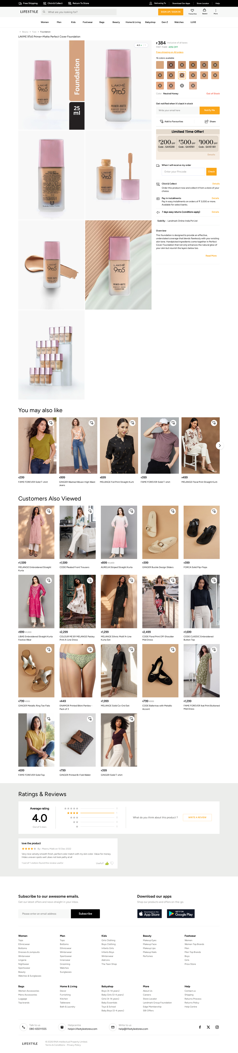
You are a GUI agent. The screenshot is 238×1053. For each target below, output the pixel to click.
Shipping (189, 994)
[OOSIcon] (171, 65)
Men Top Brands (193, 952)
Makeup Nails (150, 952)
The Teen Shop (109, 964)
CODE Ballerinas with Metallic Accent (157, 707)
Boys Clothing (109, 944)
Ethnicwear (24, 944)
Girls (187, 960)
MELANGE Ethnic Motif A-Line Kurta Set (116, 638)
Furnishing (65, 994)
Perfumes (148, 956)
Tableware (65, 1002)
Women (188, 940)
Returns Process (193, 998)
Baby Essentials (109, 1002)
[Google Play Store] (181, 913)
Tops (20, 940)
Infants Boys (108, 952)
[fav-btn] (51, 423)
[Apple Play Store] (149, 913)
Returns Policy (192, 1002)
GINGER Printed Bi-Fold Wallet (75, 775)
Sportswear (24, 968)
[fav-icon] (193, 11)
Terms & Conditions (55, 1045)
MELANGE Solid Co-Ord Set (115, 705)
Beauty (25, 32)
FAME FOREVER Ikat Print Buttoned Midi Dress (202, 707)
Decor (63, 991)
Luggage (22, 998)
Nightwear (23, 964)
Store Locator (150, 998)
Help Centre (191, 1006)
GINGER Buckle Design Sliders (158, 567)
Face (34, 32)
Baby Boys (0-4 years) (113, 1010)
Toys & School (109, 1006)
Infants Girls (108, 948)
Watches (64, 968)
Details (211, 154)
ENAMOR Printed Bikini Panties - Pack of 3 (76, 707)
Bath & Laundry (67, 1006)
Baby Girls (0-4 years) (113, 994)
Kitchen (64, 998)
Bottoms (22, 948)
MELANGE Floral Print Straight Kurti (199, 482)
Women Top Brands (194, 944)
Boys (187, 956)
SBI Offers (148, 1010)
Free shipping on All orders (169, 52)
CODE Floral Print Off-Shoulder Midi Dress (158, 638)
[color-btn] (160, 65)
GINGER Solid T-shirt (111, 775)
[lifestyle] (29, 12)
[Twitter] (208, 1027)
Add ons (106, 960)
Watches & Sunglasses (29, 976)
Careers (147, 994)
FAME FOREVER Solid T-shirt (33, 482)
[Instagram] (217, 1027)
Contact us (190, 991)
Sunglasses (66, 972)
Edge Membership (152, 1006)
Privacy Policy (74, 1045)
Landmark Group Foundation (157, 1002)
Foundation (45, 32)
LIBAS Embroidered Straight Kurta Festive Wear (35, 638)
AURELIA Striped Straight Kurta (116, 567)
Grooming (65, 964)
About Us (147, 991)
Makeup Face (150, 944)
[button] (141, 45)
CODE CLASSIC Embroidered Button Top (198, 638)
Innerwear (65, 960)
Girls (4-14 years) (110, 998)
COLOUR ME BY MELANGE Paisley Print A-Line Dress (77, 638)
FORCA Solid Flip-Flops (195, 567)
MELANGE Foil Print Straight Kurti (117, 482)
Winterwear (24, 956)
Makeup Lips (149, 948)
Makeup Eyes (149, 940)
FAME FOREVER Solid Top (31, 775)
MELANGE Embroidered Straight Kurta (34, 569)
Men (187, 948)
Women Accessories (28, 991)
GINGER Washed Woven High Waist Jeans (77, 484)
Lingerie (22, 960)
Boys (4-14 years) (110, 991)
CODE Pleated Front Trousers (74, 567)
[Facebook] (200, 1027)
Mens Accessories (27, 994)
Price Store (190, 964)
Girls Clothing (108, 940)
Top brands (23, 1002)
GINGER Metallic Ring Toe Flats (34, 705)
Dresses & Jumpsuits (29, 952)
